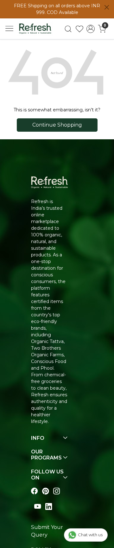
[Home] (35, 28)
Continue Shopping (57, 125)
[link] (68, 29)
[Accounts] (90, 29)
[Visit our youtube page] (37, 506)
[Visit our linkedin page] (48, 506)
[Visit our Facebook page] (34, 491)
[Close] (106, 7)
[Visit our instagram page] (56, 491)
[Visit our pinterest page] (45, 491)
